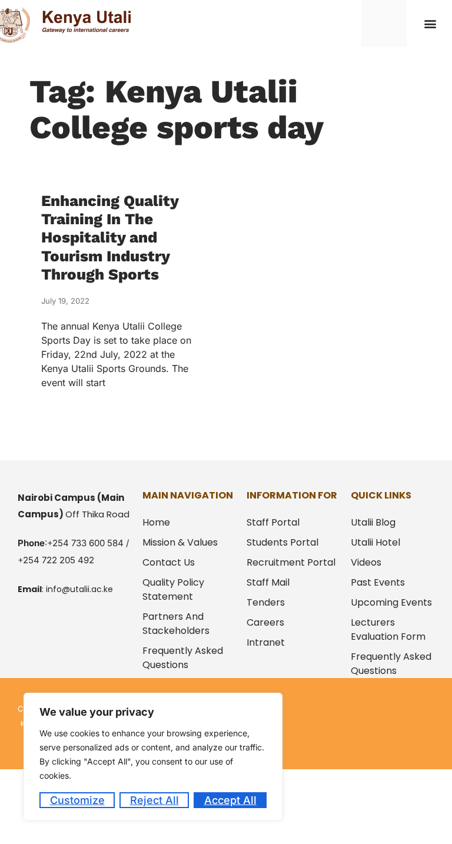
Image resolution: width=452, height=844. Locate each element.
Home (156, 522)
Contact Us (168, 562)
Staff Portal (273, 522)
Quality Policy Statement (173, 589)
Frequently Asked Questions (182, 658)
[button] (430, 24)
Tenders (266, 602)
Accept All (230, 800)
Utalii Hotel (375, 542)
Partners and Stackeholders (176, 623)
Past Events (378, 582)
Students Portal (282, 542)
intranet (266, 642)
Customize (77, 800)
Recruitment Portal (291, 562)
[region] (153, 756)
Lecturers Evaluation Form (388, 629)
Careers (265, 622)
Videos (366, 562)
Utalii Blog (373, 522)
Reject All (154, 800)
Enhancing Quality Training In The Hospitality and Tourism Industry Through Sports (109, 237)
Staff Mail (268, 582)
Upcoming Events (391, 602)
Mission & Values (180, 542)
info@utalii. (68, 589)
